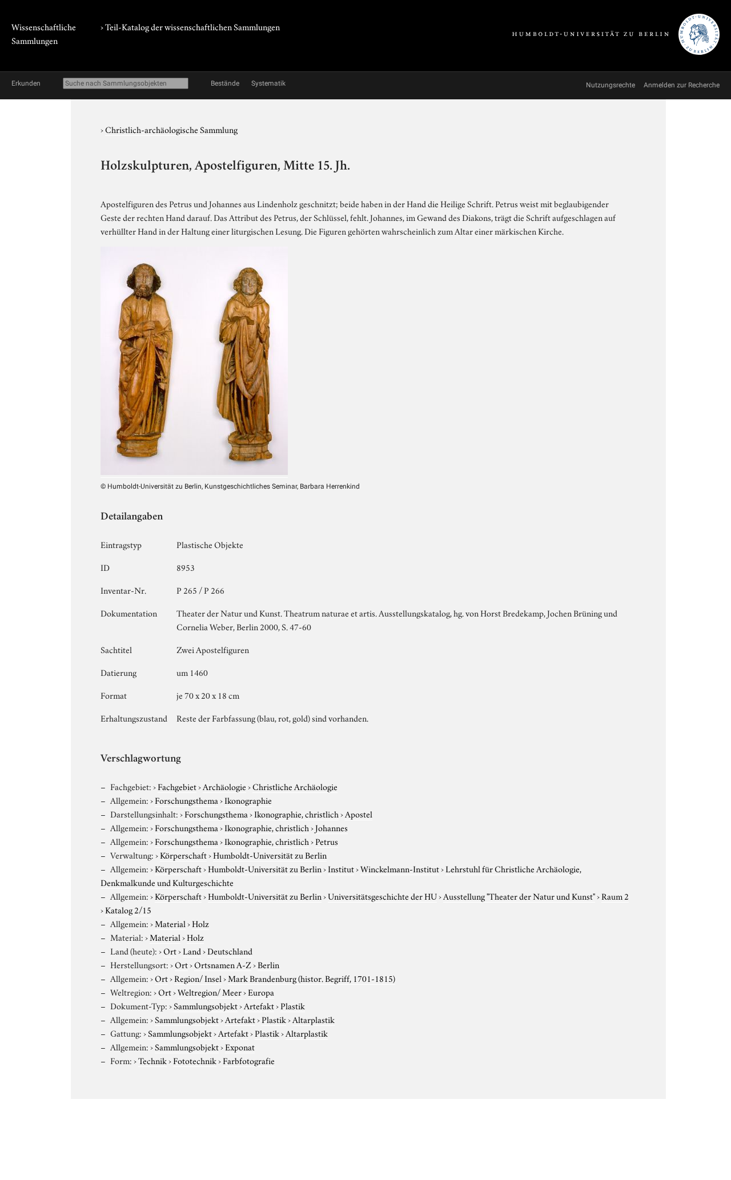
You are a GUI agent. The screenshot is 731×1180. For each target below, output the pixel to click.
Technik (152, 1060)
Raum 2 (615, 895)
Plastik (292, 1005)
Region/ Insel (198, 978)
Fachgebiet (177, 786)
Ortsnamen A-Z (222, 964)
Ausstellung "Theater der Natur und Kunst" (519, 895)
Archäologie (224, 786)
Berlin (268, 964)
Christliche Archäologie (295, 786)
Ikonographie (248, 800)
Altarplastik (313, 1019)
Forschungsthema (186, 800)
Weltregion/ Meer (210, 991)
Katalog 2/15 (128, 909)
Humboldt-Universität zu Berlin (270, 854)
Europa (261, 991)
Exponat (240, 1046)
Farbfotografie (249, 1060)
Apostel (358, 813)
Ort (169, 950)
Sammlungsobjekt (206, 1005)
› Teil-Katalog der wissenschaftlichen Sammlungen (190, 26)
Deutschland (229, 950)
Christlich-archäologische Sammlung (171, 129)
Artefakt (259, 1005)
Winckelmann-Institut (399, 868)
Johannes (331, 827)
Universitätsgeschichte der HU (382, 895)
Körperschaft (183, 854)
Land (192, 950)
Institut (341, 868)
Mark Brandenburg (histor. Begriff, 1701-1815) (311, 978)
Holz (200, 923)
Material (170, 923)
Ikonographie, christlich (296, 813)
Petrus (326, 841)
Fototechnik (194, 1060)
